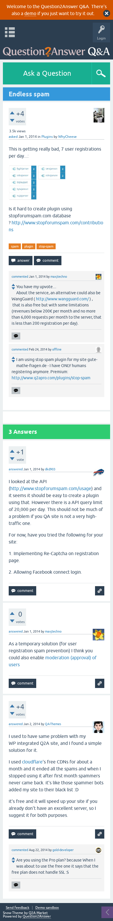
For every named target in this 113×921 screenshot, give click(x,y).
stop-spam (46, 246)
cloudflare (32, 761)
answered (16, 469)
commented (20, 276)
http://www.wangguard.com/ (62, 299)
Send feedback (17, 908)
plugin (28, 246)
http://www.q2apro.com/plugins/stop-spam (51, 377)
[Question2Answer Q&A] (56, 49)
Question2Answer (37, 916)
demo (30, 13)
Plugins (47, 137)
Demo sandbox (47, 908)
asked (13, 137)
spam (15, 246)
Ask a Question (47, 73)
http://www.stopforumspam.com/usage (50, 488)
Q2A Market (38, 913)
